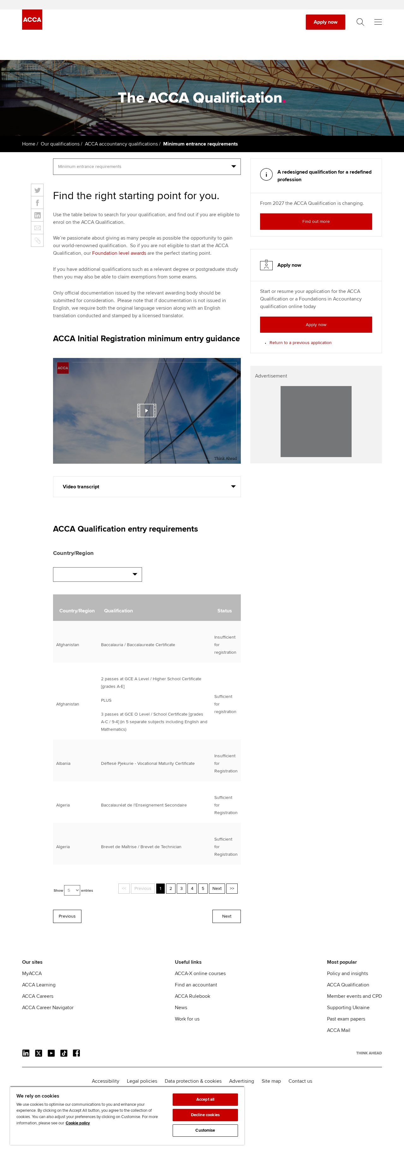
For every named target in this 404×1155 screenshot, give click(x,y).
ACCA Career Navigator (48, 1007)
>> (232, 888)
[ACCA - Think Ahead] (32, 28)
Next (217, 888)
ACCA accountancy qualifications (121, 144)
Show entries (73, 890)
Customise (205, 1130)
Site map (271, 1081)
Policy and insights (347, 973)
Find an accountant (196, 985)
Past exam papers (346, 1019)
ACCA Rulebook (192, 996)
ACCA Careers (37, 996)
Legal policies (142, 1081)
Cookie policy (78, 1123)
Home (28, 144)
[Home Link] (369, 1053)
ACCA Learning (39, 985)
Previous (143, 888)
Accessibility (105, 1081)
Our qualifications (60, 144)
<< (124, 888)
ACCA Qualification (348, 985)
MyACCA (32, 973)
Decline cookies (205, 1114)
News (181, 1007)
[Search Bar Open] (360, 22)
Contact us (300, 1081)
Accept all (205, 1099)
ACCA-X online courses (200, 973)
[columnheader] (75, 607)
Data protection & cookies (193, 1081)
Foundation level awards (119, 253)
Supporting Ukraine (348, 1007)
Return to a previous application (301, 342)
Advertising (241, 1081)
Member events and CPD (354, 996)
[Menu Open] (378, 22)
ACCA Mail (338, 1030)
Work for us (187, 1019)
